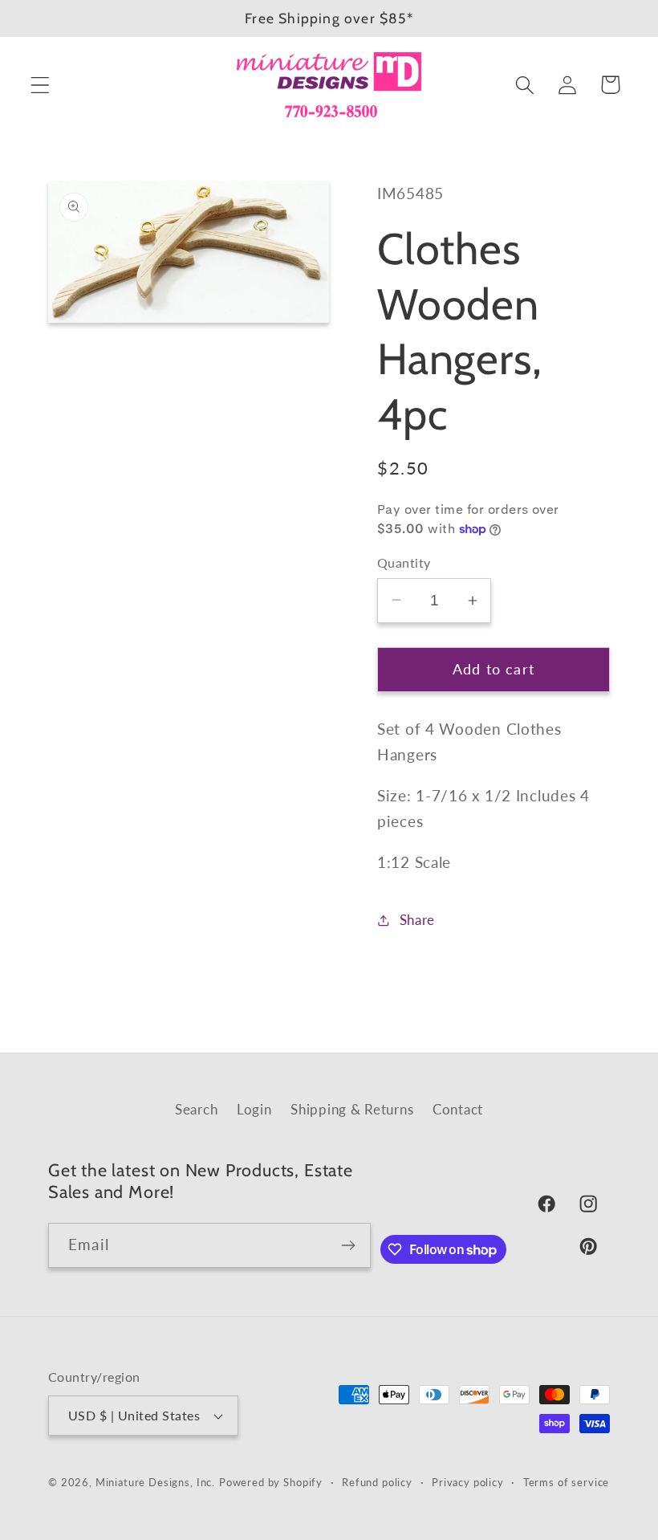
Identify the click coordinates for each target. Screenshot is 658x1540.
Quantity (404, 563)
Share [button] (417, 919)
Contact (458, 1109)
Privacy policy (468, 1482)
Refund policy (377, 1482)
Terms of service (566, 1482)
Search (196, 1109)
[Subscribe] (348, 1245)
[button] (40, 84)
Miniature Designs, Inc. (155, 1482)
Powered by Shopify (271, 1482)
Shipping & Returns (351, 1109)
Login (254, 1109)
